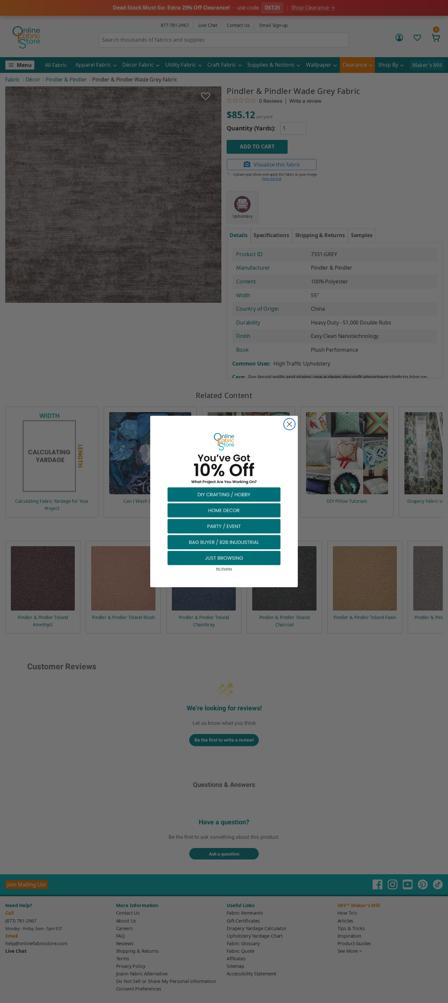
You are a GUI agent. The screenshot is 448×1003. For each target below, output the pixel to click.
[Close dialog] (289, 424)
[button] (224, 494)
